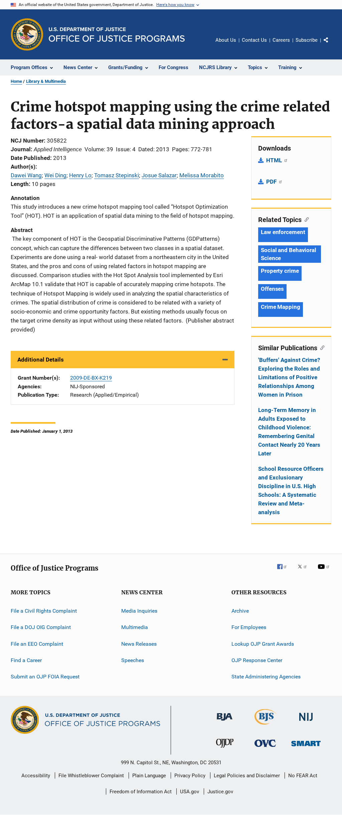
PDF (272, 181)
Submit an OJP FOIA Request (45, 676)
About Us (225, 40)
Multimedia (134, 627)
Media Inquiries (139, 611)
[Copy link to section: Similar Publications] (320, 347)
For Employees (248, 627)
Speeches (132, 660)
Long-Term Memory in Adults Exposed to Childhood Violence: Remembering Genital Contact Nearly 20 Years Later (289, 432)
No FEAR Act (302, 776)
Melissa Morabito (201, 175)
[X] (304, 571)
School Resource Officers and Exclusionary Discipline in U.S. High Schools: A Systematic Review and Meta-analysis (291, 490)
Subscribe (307, 40)
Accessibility (35, 776)
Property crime (280, 270)
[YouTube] (324, 571)
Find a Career (26, 660)
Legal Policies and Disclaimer (247, 776)
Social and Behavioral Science (288, 254)
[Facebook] (284, 571)
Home (16, 81)
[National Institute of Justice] (306, 722)
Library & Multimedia (46, 81)
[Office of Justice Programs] (27, 34)
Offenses (272, 288)
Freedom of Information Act (141, 792)
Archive (240, 611)
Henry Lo (80, 175)
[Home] (117, 34)
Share (331, 44)
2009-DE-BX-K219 (91, 378)
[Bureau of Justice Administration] (224, 722)
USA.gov (189, 792)
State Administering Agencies (266, 676)
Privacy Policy (189, 776)
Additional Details (40, 359)
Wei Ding (55, 175)
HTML (274, 160)
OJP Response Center (256, 660)
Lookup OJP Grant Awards (262, 644)
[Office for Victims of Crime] (265, 748)
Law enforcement (283, 232)
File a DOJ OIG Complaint (41, 627)
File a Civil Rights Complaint (44, 611)
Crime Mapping (280, 306)
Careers (281, 40)
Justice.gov (220, 792)
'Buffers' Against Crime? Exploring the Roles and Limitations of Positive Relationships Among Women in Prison (289, 377)
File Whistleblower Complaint (91, 776)
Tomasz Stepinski (116, 175)
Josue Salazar (159, 175)
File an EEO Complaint (37, 644)
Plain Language (149, 776)
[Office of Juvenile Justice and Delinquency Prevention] (224, 749)
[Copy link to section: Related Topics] (305, 219)
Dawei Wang (26, 175)
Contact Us (254, 40)
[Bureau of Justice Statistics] (265, 726)
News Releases (139, 644)
